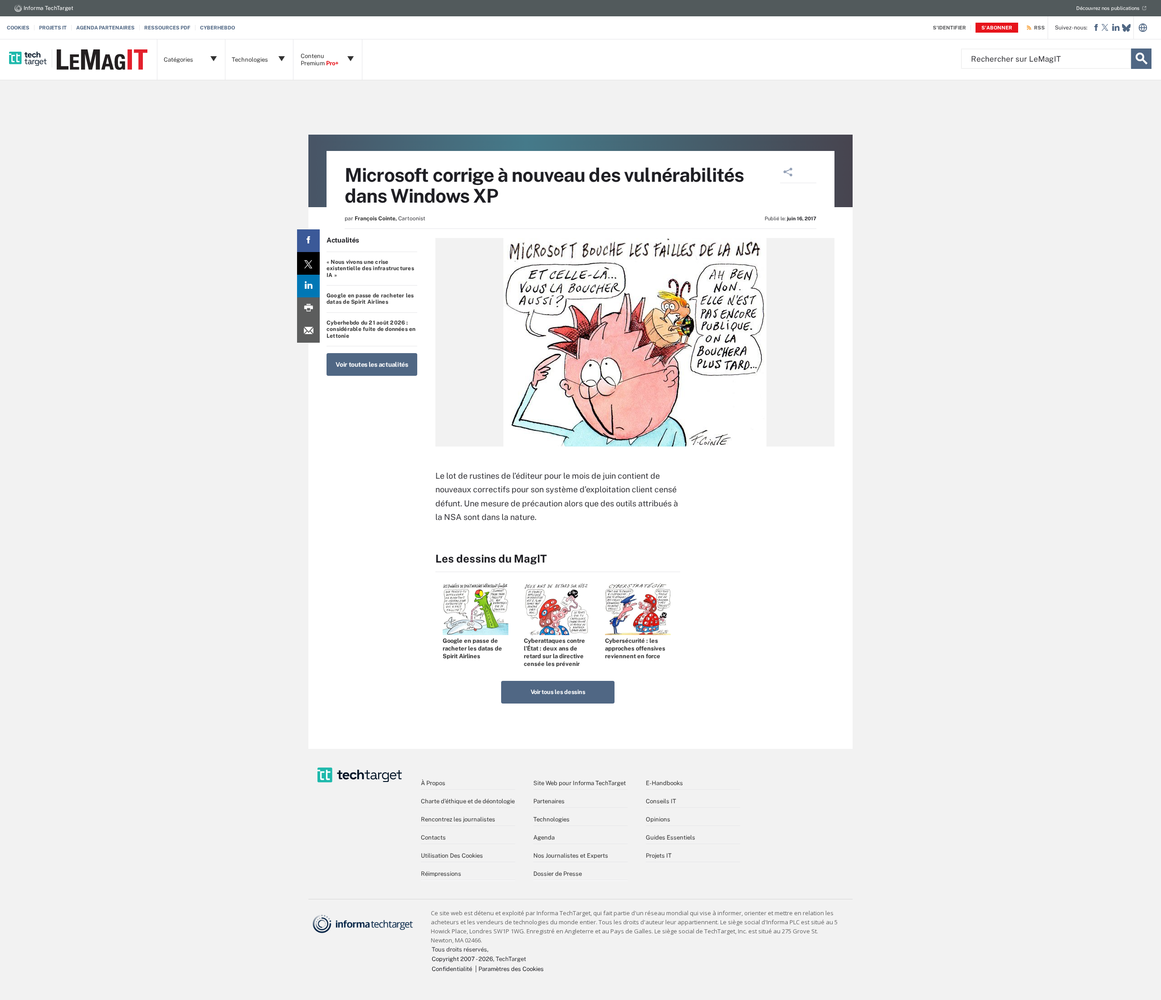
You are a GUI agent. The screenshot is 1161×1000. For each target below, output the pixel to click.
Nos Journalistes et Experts (570, 855)
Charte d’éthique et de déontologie (468, 801)
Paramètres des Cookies (511, 969)
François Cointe (375, 218)
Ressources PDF (167, 27)
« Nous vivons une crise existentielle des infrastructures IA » (370, 268)
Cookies (18, 27)
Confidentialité (452, 969)
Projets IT (53, 27)
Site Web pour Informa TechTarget (579, 783)
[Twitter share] (308, 263)
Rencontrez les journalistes (458, 819)
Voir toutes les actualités (372, 364)
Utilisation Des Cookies (452, 855)
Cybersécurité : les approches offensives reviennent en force (635, 648)
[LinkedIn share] (308, 286)
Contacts (433, 837)
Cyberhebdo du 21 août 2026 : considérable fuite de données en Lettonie (371, 329)
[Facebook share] (308, 240)
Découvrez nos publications (1108, 8)
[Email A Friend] (308, 331)
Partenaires (549, 801)
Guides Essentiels (670, 837)
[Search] (1141, 59)
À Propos (433, 783)
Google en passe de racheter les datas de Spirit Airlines (370, 298)
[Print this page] (308, 308)
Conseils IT (661, 801)
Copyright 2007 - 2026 (462, 959)
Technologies (551, 819)
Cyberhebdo (217, 27)
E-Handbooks (664, 783)
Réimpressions (441, 873)
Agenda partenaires (105, 27)
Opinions (658, 819)
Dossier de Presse (557, 873)
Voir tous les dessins (558, 692)
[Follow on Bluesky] (1126, 28)
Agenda (544, 837)
